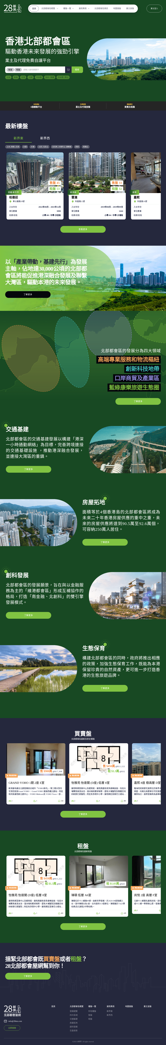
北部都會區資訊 (101, 8)
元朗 (30, 77)
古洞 (23, 77)
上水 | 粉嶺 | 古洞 (13, 147)
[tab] (10, 70)
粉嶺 (16, 77)
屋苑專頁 (83, 8)
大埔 (32, 147)
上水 (8, 77)
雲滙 (96, 185)
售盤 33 (117, 183)
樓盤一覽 (67, 8)
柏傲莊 (34, 185)
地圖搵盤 (117, 8)
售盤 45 (55, 183)
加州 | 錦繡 (49, 77)
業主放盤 (130, 8)
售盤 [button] (10, 70)
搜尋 (77, 70)
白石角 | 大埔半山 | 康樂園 (61, 147)
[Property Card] (35, 773)
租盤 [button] (18, 70)
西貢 (77, 147)
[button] (68, 69)
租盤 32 (117, 188)
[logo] (12, 8)
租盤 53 (55, 188)
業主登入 (154, 8)
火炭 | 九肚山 (43, 147)
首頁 (34, 9)
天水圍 (39, 77)
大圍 (25, 147)
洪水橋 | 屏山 (63, 77)
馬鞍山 (85, 147)
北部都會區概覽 (48, 8)
